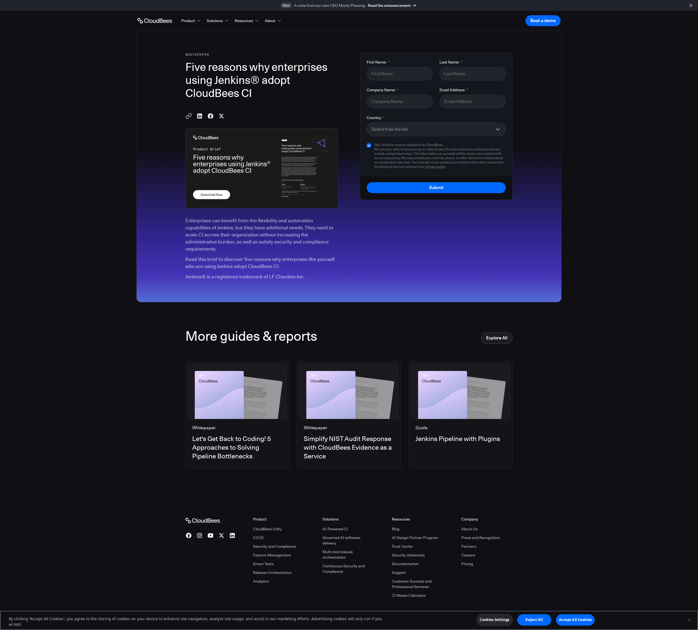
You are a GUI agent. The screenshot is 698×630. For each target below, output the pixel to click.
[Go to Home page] (154, 20)
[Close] (689, 620)
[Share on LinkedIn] (199, 116)
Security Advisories (408, 555)
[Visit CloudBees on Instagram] (199, 535)
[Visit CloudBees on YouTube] (210, 535)
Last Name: (451, 62)
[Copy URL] (188, 116)
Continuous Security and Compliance (344, 569)
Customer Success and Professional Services (412, 584)
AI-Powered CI (335, 529)
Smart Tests (263, 564)
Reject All (534, 619)
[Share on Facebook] (210, 116)
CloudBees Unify (267, 529)
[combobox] (431, 129)
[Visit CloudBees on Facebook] (188, 535)
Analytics (261, 581)
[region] (349, 620)
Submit (436, 187)
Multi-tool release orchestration (338, 554)
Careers (468, 555)
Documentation (405, 564)
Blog (395, 529)
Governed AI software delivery (341, 540)
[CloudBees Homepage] (202, 520)
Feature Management (272, 555)
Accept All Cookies (575, 619)
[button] (191, 21)
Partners (468, 546)
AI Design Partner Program (415, 537)
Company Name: (383, 90)
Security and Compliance (274, 546)
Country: (376, 117)
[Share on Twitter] (221, 116)
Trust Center (402, 546)
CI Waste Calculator (409, 595)
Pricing (467, 564)
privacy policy (435, 167)
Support (399, 572)
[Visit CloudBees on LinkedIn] (232, 535)
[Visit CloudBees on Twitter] (221, 535)
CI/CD (258, 537)
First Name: (378, 62)
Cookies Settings (494, 619)
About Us (469, 529)
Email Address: (454, 90)
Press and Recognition (480, 537)
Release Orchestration (272, 572)
